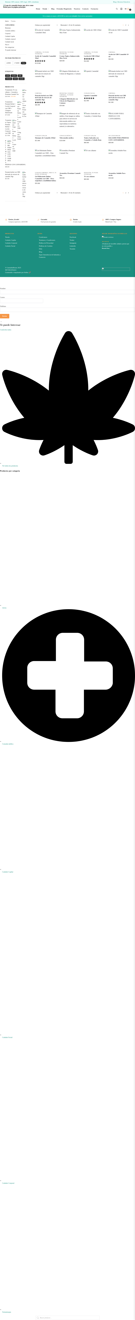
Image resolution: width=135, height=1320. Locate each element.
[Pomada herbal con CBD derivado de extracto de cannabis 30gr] (45, 80)
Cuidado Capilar (41, 135)
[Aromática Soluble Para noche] (119, 160)
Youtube (72, 249)
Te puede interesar (10, 50)
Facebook (73, 237)
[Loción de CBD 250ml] (94, 39)
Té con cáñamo (89, 176)
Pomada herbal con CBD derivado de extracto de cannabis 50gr (117, 98)
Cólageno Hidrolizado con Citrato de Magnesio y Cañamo (69, 101)
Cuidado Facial (10, 246)
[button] (128, 9)
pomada (21, 79)
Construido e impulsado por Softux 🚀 (18, 272)
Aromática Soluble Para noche (117, 174)
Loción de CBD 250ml (91, 56)
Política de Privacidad (46, 243)
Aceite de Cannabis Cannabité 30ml (45, 57)
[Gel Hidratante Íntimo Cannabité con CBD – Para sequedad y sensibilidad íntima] (45, 160)
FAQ (40, 249)
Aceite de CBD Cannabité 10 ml (118, 55)
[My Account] (121, 9)
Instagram (73, 243)
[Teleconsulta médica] (70, 123)
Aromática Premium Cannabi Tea (70, 174)
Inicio (7, 21)
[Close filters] (27, 25)
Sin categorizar (114, 135)
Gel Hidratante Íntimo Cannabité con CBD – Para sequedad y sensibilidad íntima (45, 178)
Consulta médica (66, 135)
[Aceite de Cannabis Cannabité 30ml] (45, 39)
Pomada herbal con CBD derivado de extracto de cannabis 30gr (43, 98)
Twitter (72, 240)
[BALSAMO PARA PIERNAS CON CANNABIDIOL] (119, 123)
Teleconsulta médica (67, 138)
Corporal (38, 52)
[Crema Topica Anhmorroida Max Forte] (70, 39)
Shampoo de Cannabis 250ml (45, 138)
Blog (40, 252)
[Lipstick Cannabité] (94, 80)
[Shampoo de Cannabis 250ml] (45, 123)
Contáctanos (43, 237)
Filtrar (23, 63)
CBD (20, 75)
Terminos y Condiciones (47, 240)
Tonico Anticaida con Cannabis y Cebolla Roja (92, 139)
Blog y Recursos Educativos (121, 2)
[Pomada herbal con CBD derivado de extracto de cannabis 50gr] (119, 80)
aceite (7, 75)
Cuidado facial (89, 93)
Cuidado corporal (41, 172)
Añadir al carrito (45, 68)
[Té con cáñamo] (94, 160)
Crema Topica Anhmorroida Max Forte (70, 57)
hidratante (8, 79)
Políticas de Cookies (45, 246)
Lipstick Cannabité (90, 95)
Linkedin (73, 246)
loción (15, 79)
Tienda (7, 237)
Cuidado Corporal (11, 243)
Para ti (51, 172)
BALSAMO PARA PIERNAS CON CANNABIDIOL (119, 139)
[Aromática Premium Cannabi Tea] (70, 160)
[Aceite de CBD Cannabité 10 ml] (119, 39)
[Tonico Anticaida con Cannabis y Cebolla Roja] (94, 123)
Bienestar (63, 52)
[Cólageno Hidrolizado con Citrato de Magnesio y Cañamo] (70, 80)
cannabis (14, 75)
